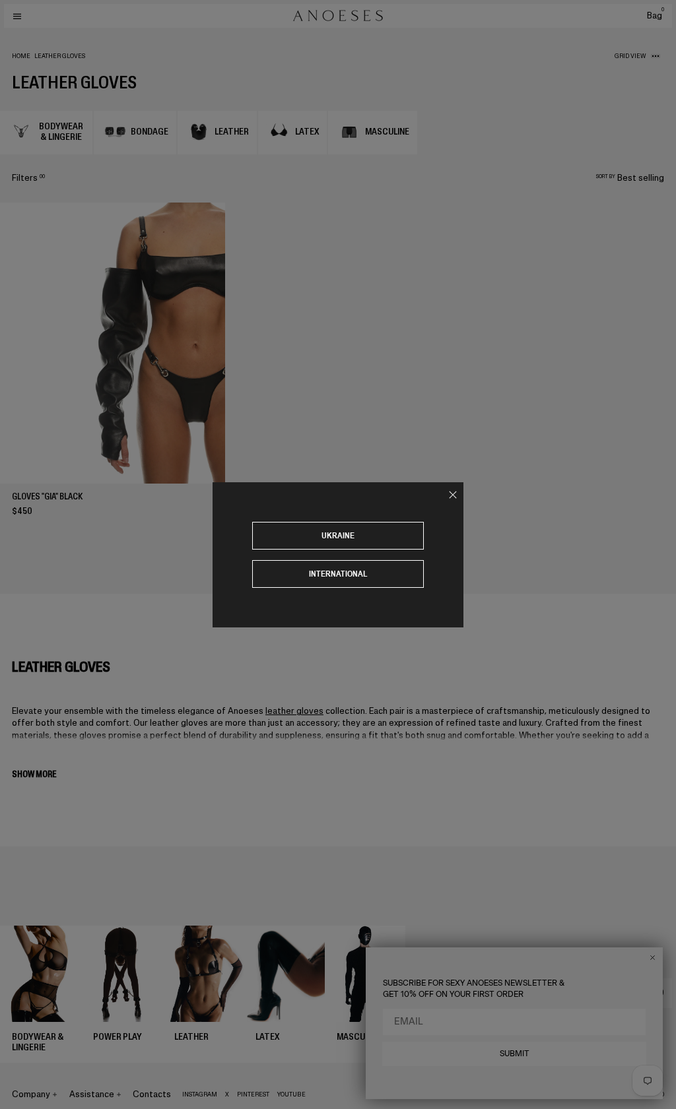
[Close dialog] (653, 958)
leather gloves (294, 711)
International (338, 574)
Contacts (152, 1094)
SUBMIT (514, 1053)
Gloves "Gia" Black (47, 496)
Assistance (91, 1094)
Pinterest (253, 1094)
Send (654, 993)
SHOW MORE (34, 774)
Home (21, 56)
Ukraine (338, 535)
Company (31, 1094)
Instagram (199, 1094)
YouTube (291, 1094)
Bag (655, 15)
